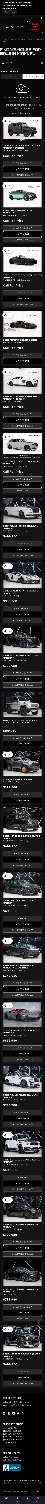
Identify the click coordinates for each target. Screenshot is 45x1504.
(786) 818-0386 (15, 1402)
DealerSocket (23, 1483)
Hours (26, 1402)
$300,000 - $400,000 (12, 1437)
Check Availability (22, 163)
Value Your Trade (10, 1457)
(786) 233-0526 (17, 1405)
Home (4, 39)
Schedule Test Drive (12, 1460)
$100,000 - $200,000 (12, 1431)
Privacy (32, 1491)
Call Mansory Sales (22, 175)
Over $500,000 (9, 1442)
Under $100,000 (10, 1428)
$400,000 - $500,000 (12, 1440)
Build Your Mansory (35, 27)
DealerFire (7, 1483)
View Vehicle (22, 169)
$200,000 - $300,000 (12, 1434)
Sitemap (38, 1491)
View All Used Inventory (22, 113)
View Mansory (9, 12)
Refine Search (12, 77)
